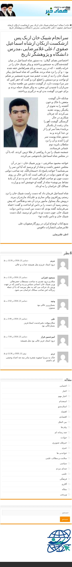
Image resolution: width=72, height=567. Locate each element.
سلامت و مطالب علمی (56, 458)
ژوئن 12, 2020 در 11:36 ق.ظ (15, 353)
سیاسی (63, 463)
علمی (64, 473)
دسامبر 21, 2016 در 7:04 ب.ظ (15, 337)
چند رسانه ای (61, 432)
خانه (67, 25)
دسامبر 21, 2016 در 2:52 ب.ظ (15, 301)
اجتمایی (63, 386)
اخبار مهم (62, 396)
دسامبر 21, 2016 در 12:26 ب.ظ (16, 260)
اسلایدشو (62, 406)
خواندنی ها (62, 453)
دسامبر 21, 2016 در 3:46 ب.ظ (15, 319)
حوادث (64, 437)
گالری (64, 484)
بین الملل (62, 422)
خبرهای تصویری (59, 442)
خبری (64, 448)
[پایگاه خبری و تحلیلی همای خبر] (36, 10)
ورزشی (63, 494)
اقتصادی (63, 417)
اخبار (64, 391)
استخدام (63, 401)
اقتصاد (64, 411)
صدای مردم (61, 468)
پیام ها (64, 427)
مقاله (61, 25)
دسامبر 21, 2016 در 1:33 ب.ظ (15, 277)
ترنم (53, 353)
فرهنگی (63, 479)
